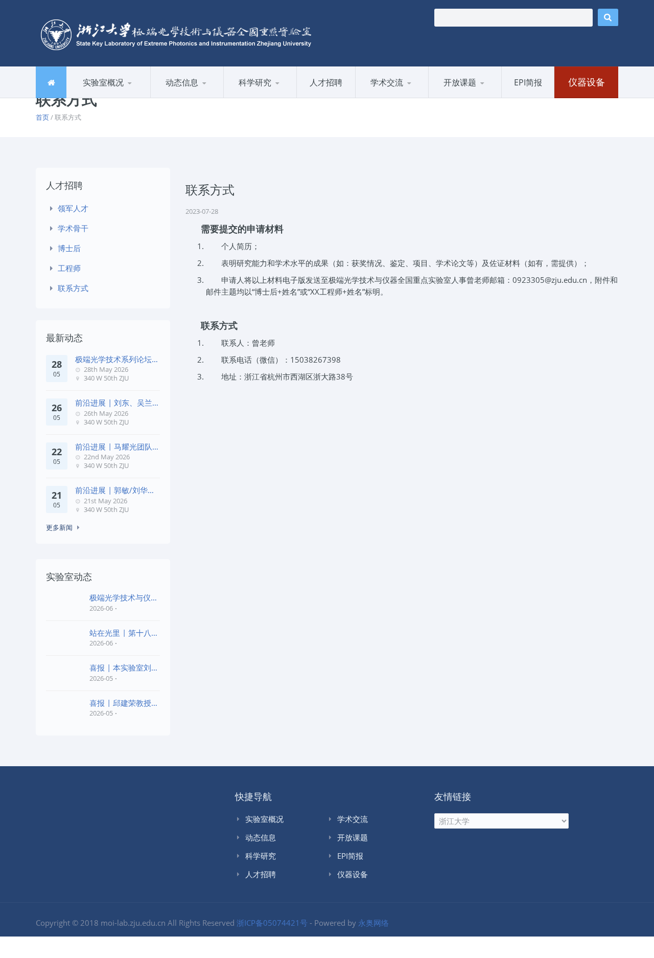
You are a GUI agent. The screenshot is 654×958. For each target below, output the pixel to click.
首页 (42, 117)
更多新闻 (59, 527)
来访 (406, 96)
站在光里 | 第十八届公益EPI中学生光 (124, 633)
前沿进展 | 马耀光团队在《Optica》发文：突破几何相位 (117, 446)
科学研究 (255, 82)
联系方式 (73, 288)
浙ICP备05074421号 (272, 923)
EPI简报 (528, 82)
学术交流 (386, 82)
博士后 (69, 248)
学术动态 (176, 97)
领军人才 (73, 208)
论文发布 (274, 96)
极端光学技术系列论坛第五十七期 (117, 359)
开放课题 (459, 82)
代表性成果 (253, 97)
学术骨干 (73, 228)
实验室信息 (201, 96)
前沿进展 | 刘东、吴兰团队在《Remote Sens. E (117, 402)
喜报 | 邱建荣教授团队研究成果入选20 (124, 703)
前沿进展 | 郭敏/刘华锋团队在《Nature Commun (115, 490)
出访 (374, 97)
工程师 (69, 268)
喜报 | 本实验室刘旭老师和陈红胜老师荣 (124, 667)
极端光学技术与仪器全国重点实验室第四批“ (123, 597)
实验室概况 (103, 82)
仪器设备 (586, 82)
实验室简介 (95, 97)
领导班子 (117, 96)
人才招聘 (326, 82)
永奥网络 (373, 923)
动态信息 (182, 82)
